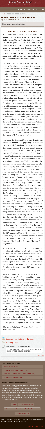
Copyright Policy (39, 426)
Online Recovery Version (13, 377)
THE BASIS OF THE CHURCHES (16, 14)
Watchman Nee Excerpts (14, 409)
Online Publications (11, 367)
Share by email (12, 343)
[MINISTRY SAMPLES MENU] (41, 9)
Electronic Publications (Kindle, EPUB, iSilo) (19, 374)
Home (14, 404)
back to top (41, 355)
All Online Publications (31, 409)
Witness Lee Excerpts (26, 404)
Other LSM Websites (22, 413)
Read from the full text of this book (20, 339)
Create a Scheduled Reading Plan (16, 370)
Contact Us (30, 426)
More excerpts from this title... (13, 24)
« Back (3, 14)
